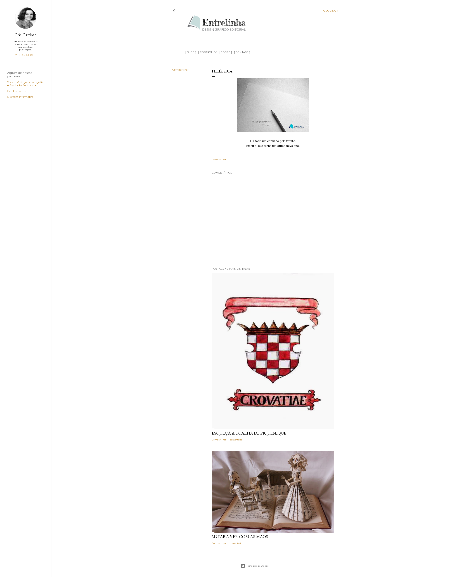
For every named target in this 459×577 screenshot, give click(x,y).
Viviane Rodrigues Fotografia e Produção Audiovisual (25, 84)
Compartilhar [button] (180, 69)
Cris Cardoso (26, 34)
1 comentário (235, 439)
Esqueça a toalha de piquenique (249, 433)
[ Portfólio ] (207, 52)
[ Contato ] (242, 52)
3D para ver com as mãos (240, 536)
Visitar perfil (25, 55)
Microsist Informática (20, 96)
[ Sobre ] (225, 52)
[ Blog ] (190, 52)
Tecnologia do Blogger (258, 565)
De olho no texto (17, 91)
